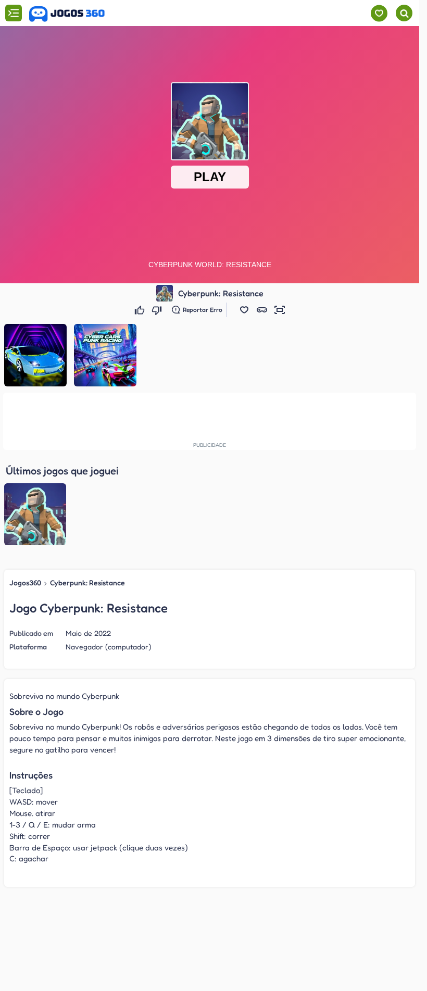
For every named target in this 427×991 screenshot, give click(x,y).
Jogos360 (25, 582)
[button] (244, 310)
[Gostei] (140, 310)
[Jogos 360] (67, 14)
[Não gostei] (158, 310)
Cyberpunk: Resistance (87, 582)
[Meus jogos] (379, 13)
